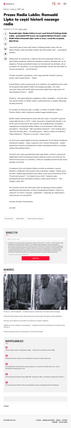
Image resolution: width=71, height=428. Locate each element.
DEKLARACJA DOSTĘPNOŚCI (49, 420)
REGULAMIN (54, 422)
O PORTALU (38, 420)
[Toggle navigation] (64, 3)
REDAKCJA (58, 420)
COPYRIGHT (64, 420)
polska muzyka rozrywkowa (35, 218)
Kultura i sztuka (23, 29)
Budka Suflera (20, 218)
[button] (66, 406)
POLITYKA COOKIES (63, 422)
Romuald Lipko (9, 218)
